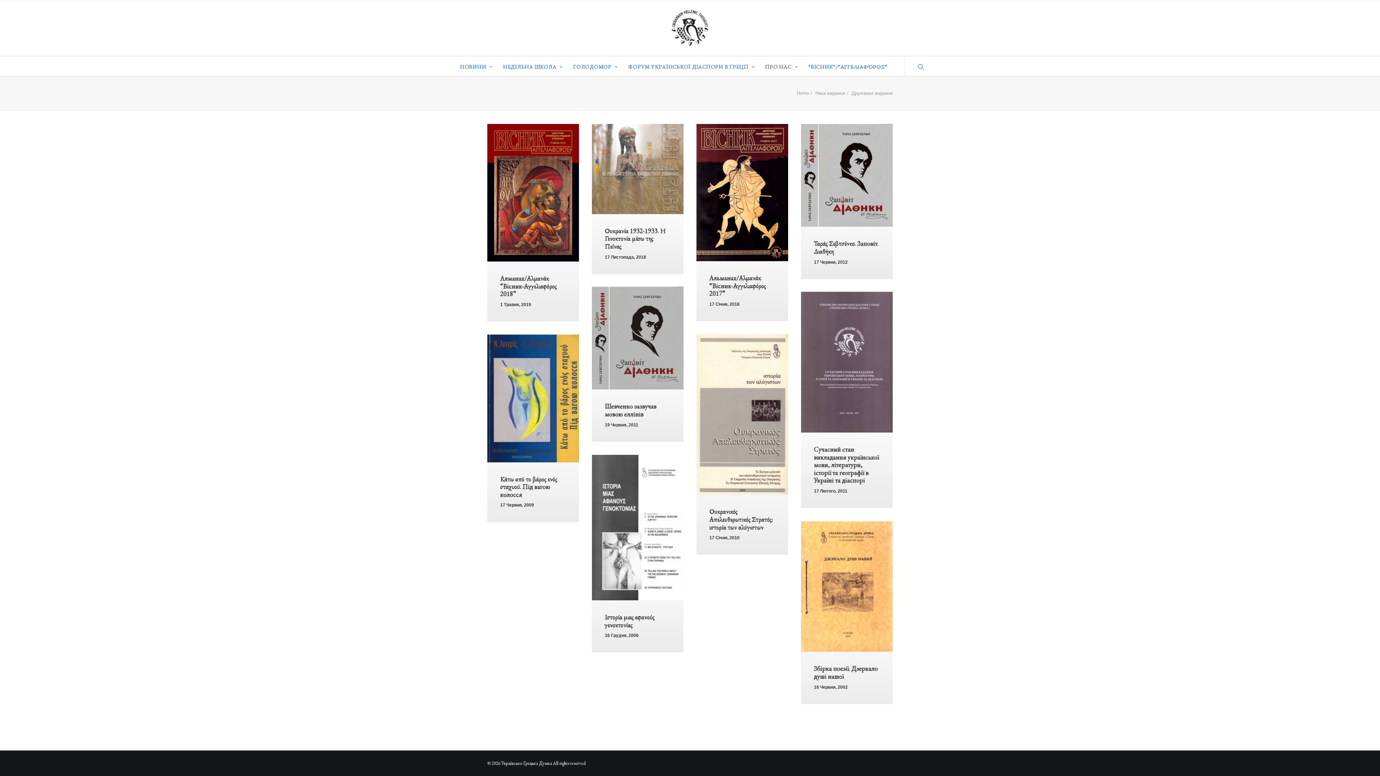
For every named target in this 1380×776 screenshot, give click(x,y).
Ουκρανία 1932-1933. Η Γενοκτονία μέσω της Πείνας (635, 238)
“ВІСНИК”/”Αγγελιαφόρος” (847, 66)
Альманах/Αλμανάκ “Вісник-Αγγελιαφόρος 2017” (737, 285)
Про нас (778, 66)
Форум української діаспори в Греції (688, 66)
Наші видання (830, 93)
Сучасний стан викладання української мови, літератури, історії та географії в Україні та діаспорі (846, 464)
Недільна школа (530, 66)
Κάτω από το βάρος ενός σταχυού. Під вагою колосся (528, 487)
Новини (473, 66)
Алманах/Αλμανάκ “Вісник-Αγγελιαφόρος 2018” (528, 286)
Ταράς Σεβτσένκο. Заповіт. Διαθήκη (846, 247)
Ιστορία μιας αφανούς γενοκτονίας (629, 621)
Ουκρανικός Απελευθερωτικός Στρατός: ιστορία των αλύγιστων (741, 519)
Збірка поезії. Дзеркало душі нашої (846, 672)
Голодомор (592, 66)
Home (803, 93)
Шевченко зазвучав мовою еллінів (631, 410)
